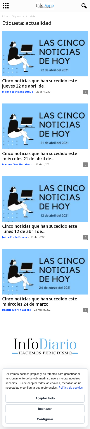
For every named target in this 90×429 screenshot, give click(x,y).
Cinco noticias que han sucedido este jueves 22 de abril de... (39, 83)
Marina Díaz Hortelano (17, 164)
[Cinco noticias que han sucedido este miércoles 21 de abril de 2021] (45, 126)
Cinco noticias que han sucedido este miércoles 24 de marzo (39, 301)
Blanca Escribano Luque (17, 91)
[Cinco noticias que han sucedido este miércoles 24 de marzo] (45, 272)
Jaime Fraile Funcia (14, 237)
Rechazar (45, 408)
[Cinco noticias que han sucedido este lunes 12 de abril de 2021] (45, 199)
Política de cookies (71, 387)
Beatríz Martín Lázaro (16, 309)
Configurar (45, 419)
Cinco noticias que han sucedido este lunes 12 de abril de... (39, 228)
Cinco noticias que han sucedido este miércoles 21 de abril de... (39, 156)
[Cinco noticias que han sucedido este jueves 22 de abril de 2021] (45, 53)
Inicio (5, 16)
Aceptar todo (45, 398)
